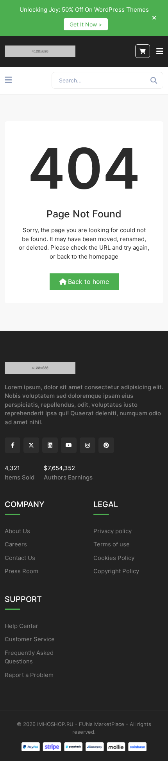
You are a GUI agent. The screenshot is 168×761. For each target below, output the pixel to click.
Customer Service (30, 639)
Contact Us (20, 558)
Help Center (21, 626)
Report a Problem (29, 675)
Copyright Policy (116, 571)
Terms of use (111, 544)
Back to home (88, 281)
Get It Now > (86, 24)
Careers (16, 544)
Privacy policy (112, 531)
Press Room (21, 571)
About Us (17, 531)
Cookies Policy (113, 558)
